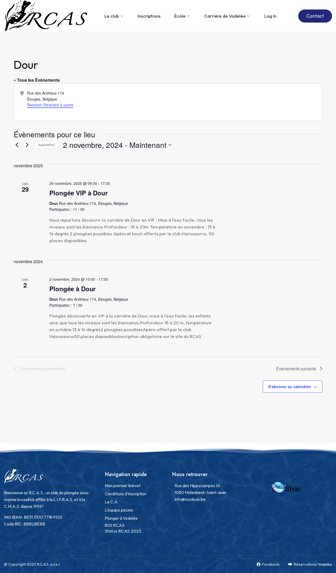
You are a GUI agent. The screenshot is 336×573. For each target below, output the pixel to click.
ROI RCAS (114, 525)
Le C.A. (111, 501)
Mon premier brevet (122, 485)
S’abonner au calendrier (289, 386)
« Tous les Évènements (37, 80)
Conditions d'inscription (125, 493)
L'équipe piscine (119, 510)
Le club (111, 16)
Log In (270, 16)
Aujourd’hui (46, 144)
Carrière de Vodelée (225, 16)
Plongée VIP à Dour (78, 192)
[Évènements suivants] (27, 145)
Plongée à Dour (72, 288)
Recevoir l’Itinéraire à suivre (50, 104)
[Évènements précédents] (17, 145)
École (180, 16)
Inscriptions (149, 16)
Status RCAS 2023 (123, 531)
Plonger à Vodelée (121, 518)
